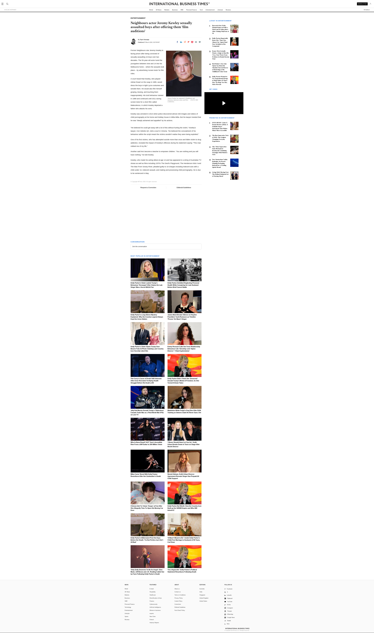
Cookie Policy (178, 601)
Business (175, 10)
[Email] (196, 42)
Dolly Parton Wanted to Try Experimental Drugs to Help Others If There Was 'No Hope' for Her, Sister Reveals (220, 80)
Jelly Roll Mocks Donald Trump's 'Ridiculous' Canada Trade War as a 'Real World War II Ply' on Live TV (147, 413)
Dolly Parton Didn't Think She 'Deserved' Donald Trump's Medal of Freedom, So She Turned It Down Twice (183, 381)
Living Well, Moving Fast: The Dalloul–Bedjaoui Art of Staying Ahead (220, 174)
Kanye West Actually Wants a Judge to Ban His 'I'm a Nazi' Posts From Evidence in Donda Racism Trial (220, 55)
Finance (152, 601)
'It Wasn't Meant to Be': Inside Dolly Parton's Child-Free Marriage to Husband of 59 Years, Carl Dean (184, 540)
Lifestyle (220, 10)
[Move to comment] (200, 42)
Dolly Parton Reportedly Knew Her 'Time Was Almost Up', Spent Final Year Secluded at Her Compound (220, 42)
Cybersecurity (153, 604)
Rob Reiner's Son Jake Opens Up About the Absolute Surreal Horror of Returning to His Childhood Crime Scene (220, 67)
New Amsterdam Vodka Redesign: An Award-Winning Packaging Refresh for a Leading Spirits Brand (219, 163)
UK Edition (367, 10)
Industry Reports (154, 622)
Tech (201, 10)
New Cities (153, 616)
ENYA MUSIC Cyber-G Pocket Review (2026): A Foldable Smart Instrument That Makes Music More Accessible (220, 126)
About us (177, 589)
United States (203, 601)
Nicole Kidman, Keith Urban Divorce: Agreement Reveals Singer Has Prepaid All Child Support (183, 476)
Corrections (178, 604)
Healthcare (153, 595)
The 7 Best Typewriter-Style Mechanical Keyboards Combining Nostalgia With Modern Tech (219, 150)
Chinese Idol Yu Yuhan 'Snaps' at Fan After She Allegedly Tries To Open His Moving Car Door (147, 508)
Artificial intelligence (155, 607)
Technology (128, 607)
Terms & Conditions (180, 595)
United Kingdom (203, 598)
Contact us (178, 592)
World (151, 10)
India (200, 592)
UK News (158, 10)
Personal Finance (191, 10)
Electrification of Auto (156, 598)
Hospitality (153, 592)
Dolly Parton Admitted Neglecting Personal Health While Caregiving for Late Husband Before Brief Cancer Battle (183, 285)
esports (152, 613)
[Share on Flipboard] (188, 42)
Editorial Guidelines (184, 187)
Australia (201, 589)
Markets (166, 10)
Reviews (228, 10)
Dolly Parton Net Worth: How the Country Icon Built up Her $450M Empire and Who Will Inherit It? (184, 508)
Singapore (202, 595)
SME (182, 10)
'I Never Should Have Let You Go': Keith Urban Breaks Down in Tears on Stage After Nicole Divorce (184, 444)
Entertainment (210, 10)
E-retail (152, 589)
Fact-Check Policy (180, 610)
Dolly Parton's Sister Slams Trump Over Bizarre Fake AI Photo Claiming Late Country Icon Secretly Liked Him (147, 349)
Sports (126, 616)
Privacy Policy (179, 598)
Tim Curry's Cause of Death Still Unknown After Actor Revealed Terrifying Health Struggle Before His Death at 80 (146, 381)
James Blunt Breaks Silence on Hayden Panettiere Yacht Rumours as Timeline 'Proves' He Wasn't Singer (182, 317)
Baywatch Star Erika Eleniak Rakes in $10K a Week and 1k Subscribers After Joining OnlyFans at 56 (220, 29)
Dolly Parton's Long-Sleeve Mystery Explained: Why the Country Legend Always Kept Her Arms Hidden (147, 317)
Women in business (155, 610)
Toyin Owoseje (144, 39)
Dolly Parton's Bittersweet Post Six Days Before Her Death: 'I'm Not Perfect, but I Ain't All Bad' (147, 540)
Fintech (152, 619)
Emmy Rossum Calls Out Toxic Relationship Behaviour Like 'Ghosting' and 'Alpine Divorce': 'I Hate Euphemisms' (184, 349)
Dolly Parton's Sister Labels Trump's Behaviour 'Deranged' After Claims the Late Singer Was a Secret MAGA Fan (146, 285)
